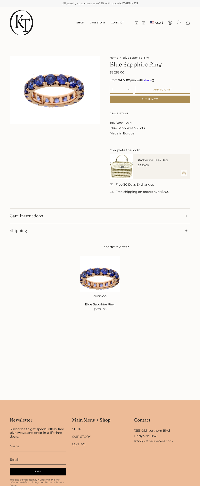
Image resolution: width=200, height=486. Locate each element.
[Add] (184, 173)
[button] (80, 22)
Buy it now (150, 99)
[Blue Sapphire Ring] (100, 278)
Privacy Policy (30, 482)
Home (114, 57)
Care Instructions (26, 215)
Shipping (18, 230)
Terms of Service (54, 482)
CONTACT (79, 444)
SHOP (76, 429)
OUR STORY (81, 437)
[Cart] (187, 22)
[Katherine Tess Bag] (121, 166)
